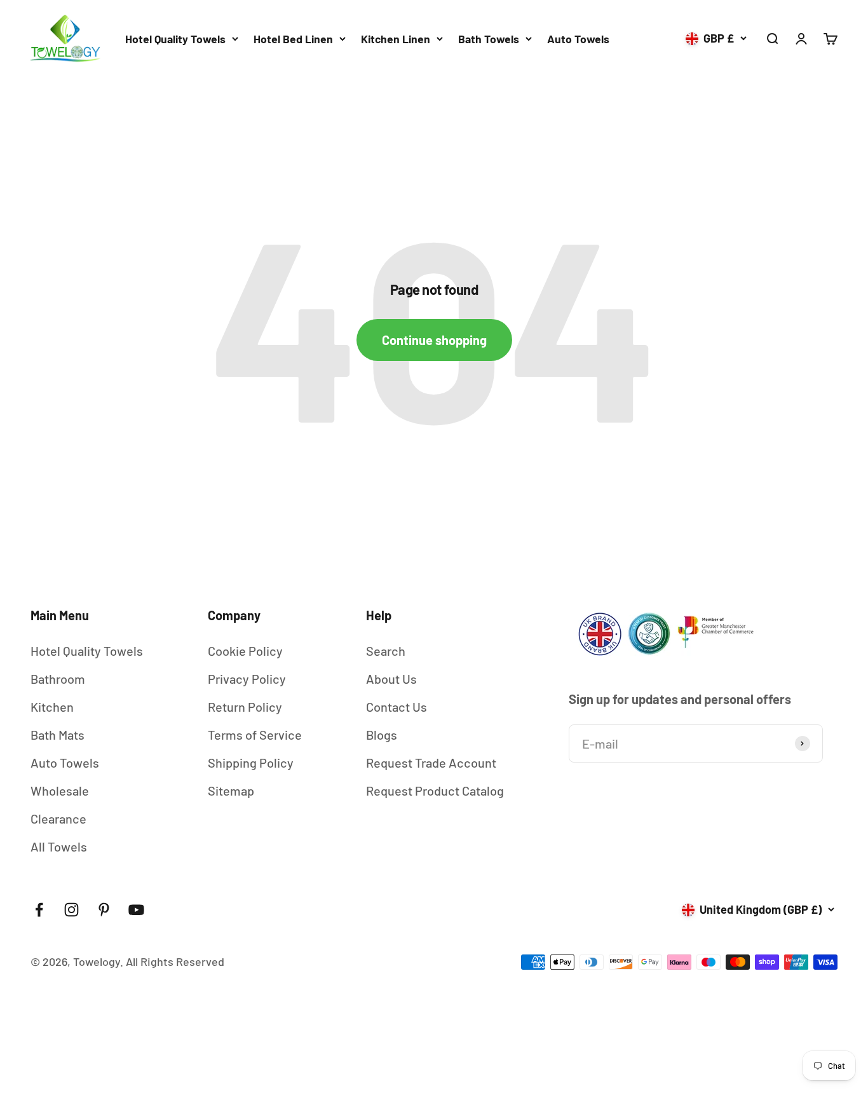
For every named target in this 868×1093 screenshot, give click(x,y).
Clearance (58, 818)
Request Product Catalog (435, 790)
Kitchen (52, 706)
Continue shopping (434, 340)
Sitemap (231, 790)
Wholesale (60, 790)
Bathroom (58, 678)
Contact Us (396, 706)
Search (385, 650)
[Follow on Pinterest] (103, 909)
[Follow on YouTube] (136, 909)
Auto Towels (578, 39)
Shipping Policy (251, 762)
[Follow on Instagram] (71, 909)
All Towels (59, 846)
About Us (391, 678)
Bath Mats (58, 734)
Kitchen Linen (395, 39)
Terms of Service (255, 734)
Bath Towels (488, 39)
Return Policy (245, 706)
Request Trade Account (431, 762)
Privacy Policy (247, 678)
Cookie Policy (245, 650)
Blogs (381, 734)
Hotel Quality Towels (175, 39)
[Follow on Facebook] (39, 909)
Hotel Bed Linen (293, 39)
